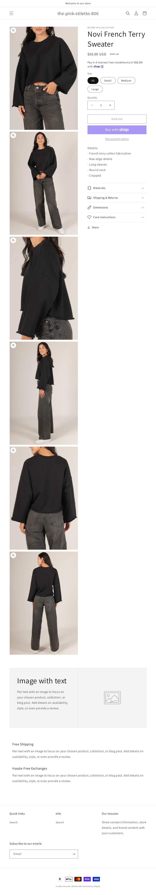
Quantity (92, 97)
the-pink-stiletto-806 (72, 886)
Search (14, 822)
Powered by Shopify (91, 886)
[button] (11, 13)
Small (108, 80)
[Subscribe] (73, 854)
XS (93, 80)
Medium (126, 80)
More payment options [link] (117, 138)
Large (95, 89)
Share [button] (95, 227)
